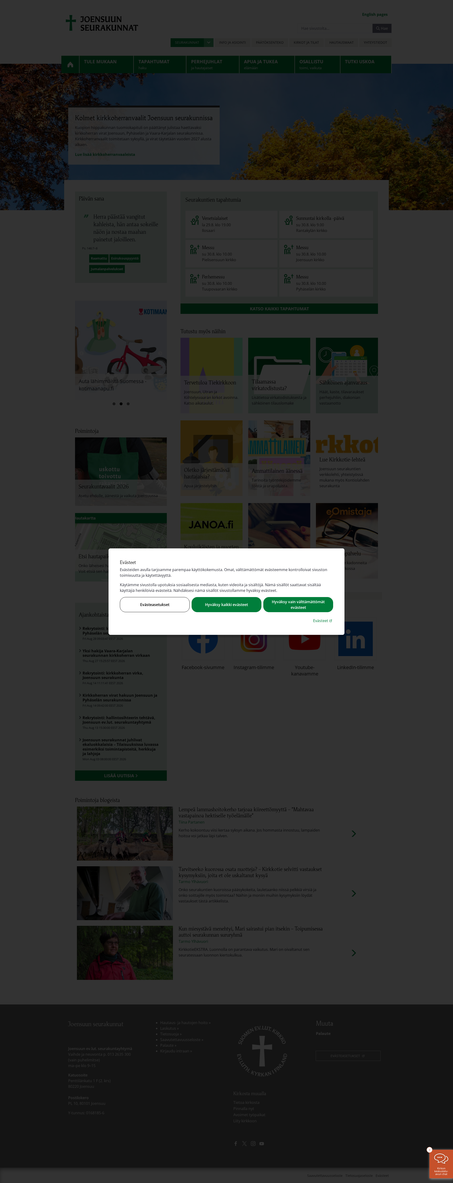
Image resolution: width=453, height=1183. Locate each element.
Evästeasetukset (154, 604)
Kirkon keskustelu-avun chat (441, 1171)
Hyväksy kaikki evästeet (226, 604)
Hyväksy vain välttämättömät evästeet (298, 604)
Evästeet (323, 620)
